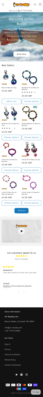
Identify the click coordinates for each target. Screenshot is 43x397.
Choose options (31, 101)
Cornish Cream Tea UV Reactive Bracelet (9, 193)
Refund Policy (10, 360)
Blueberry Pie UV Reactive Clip (10, 124)
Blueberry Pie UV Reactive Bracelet (30, 88)
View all (21, 210)
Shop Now (21, 54)
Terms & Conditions (12, 354)
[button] (2, 4)
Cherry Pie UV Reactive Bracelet (9, 160)
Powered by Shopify (26, 393)
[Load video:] (21, 231)
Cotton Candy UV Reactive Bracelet (30, 193)
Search (7, 344)
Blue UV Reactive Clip (9, 87)
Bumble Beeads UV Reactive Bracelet (31, 124)
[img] (21, 255)
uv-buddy (18, 393)
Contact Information (13, 365)
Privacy (8, 349)
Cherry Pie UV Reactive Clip (31, 159)
